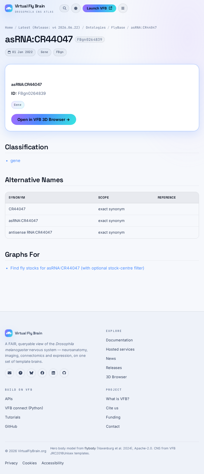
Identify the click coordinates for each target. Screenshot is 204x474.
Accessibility (53, 463)
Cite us (112, 408)
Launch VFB (97, 8)
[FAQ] (20, 373)
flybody (90, 448)
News (111, 358)
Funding (113, 417)
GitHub (11, 426)
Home (9, 27)
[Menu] (123, 8)
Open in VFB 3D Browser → (43, 119)
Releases (114, 368)
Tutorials (12, 417)
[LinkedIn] (53, 373)
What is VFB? (117, 399)
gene (15, 160)
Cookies (29, 463)
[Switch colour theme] (76, 8)
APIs (9, 399)
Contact (113, 426)
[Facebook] (42, 373)
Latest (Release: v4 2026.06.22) (49, 27)
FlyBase (118, 27)
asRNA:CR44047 (144, 27)
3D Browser (116, 377)
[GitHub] (64, 373)
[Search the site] (64, 8)
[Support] (9, 373)
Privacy (11, 463)
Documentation (119, 340)
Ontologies (96, 27)
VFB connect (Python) (24, 408)
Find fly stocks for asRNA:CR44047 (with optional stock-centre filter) (77, 267)
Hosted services (120, 349)
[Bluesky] (31, 373)
